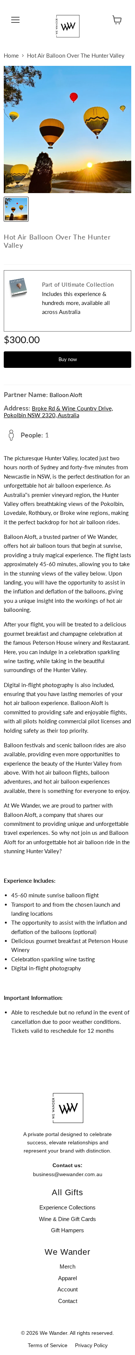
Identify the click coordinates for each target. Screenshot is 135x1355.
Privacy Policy (91, 1345)
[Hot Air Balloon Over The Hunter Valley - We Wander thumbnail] (16, 209)
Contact (67, 1301)
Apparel (67, 1278)
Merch (67, 1266)
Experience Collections (67, 1207)
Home (11, 55)
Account (67, 1289)
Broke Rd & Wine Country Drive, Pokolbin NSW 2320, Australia (58, 411)
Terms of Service (48, 1345)
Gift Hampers (67, 1230)
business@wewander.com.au (67, 1174)
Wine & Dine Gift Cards (67, 1219)
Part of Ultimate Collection (78, 284)
